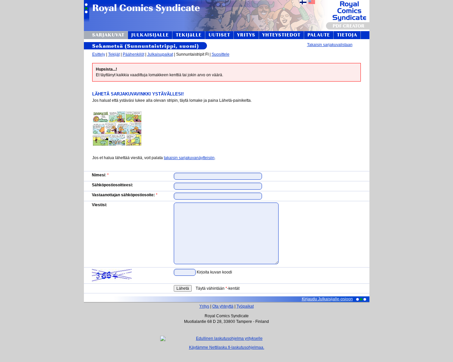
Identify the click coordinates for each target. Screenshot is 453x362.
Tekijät (114, 54)
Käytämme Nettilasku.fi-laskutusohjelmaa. (226, 347)
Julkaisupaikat (160, 54)
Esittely (98, 54)
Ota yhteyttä (222, 306)
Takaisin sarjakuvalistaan (330, 44)
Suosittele (220, 54)
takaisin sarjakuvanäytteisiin (189, 157)
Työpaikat (245, 306)
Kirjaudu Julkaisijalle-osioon (327, 299)
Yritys (204, 306)
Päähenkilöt (133, 54)
